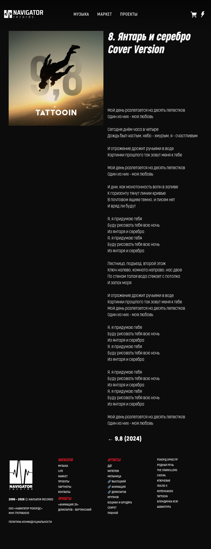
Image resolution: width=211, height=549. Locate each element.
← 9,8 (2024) (125, 439)
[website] (194, 14)
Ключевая (163, 480)
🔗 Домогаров (117, 492)
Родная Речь (165, 465)
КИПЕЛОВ (113, 471)
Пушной (113, 513)
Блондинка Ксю (167, 501)
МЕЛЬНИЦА (114, 476)
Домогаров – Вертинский (74, 509)
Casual (161, 475)
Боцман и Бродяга (120, 502)
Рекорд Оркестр (167, 459)
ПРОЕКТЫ (129, 14)
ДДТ (110, 465)
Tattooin (162, 496)
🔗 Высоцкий (117, 481)
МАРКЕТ (104, 14)
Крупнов (113, 497)
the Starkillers (167, 470)
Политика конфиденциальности (30, 521)
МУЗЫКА (81, 14)
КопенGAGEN (165, 491)
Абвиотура (164, 506)
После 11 (162, 485)
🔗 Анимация (117, 486)
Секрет (112, 507)
